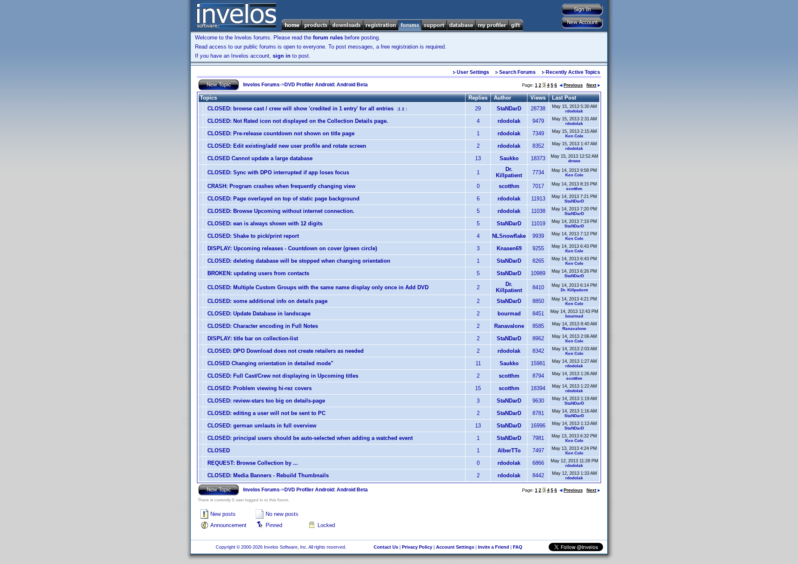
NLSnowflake (509, 236)
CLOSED (218, 450)
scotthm (509, 186)
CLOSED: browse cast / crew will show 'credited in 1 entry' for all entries (300, 108)
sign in (282, 56)
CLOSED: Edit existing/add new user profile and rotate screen (286, 146)
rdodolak (574, 111)
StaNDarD (509, 108)
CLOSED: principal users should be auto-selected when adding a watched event (310, 438)
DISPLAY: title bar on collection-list (252, 338)
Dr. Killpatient (509, 172)
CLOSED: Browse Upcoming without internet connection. (281, 211)
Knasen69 (509, 248)
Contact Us (386, 546)
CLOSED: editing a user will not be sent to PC (266, 413)
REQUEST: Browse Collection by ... (252, 463)
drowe (574, 161)
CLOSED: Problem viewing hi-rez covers (259, 388)
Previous (573, 85)
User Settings (473, 72)
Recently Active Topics (573, 72)
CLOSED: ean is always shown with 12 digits (265, 223)
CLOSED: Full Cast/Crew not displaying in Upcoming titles (282, 376)
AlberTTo (509, 450)
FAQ (517, 546)
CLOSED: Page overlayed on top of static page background (283, 198)
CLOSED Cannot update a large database (260, 158)
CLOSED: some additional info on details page (267, 301)
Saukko (509, 158)
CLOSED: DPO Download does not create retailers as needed (285, 351)
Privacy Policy (417, 546)
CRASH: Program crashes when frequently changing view (281, 186)
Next (591, 85)
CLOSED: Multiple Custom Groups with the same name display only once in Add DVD (318, 287)
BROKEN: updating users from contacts (258, 273)
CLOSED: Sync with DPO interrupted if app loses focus (278, 172)
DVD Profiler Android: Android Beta (326, 85)
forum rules (328, 37)
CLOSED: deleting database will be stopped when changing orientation (298, 261)
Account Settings (455, 546)
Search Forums (517, 72)
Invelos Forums (261, 85)
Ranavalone (509, 326)
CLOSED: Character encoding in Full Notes (262, 326)
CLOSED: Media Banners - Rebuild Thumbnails (268, 475)
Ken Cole (574, 136)
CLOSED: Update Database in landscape (258, 313)
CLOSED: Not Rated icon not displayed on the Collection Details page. (297, 121)
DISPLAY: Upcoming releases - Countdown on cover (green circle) (292, 248)
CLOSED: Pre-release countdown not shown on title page (281, 133)
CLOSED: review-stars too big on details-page (266, 401)
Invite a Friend (493, 546)
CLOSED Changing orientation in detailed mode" (270, 363)
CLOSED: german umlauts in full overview (261, 425)
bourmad (509, 313)
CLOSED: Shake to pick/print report (253, 236)
